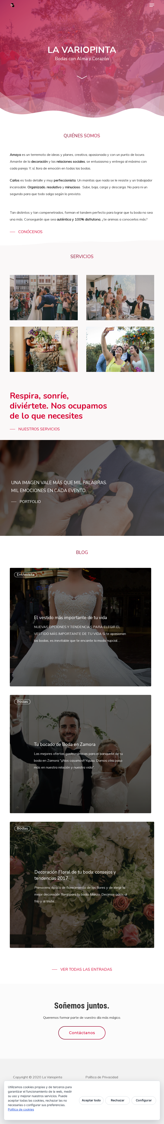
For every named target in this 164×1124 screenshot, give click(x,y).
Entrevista (25, 575)
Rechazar (117, 1100)
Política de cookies (21, 1109)
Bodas (22, 702)
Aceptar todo (91, 1100)
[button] (151, 5)
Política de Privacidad (101, 1077)
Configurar (144, 1100)
